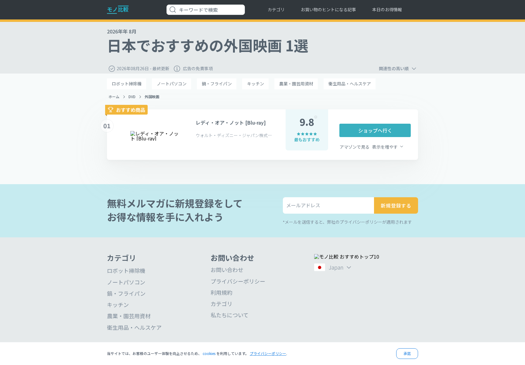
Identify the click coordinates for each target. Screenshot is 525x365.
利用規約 (221, 292)
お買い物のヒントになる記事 (328, 9)
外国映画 (152, 96)
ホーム (113, 96)
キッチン (255, 84)
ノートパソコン (172, 84)
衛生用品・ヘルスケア (349, 84)
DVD (132, 96)
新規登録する (396, 205)
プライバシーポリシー (238, 281)
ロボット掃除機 (127, 84)
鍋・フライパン (217, 84)
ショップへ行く (375, 130)
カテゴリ (276, 9)
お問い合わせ (227, 270)
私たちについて (230, 315)
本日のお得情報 (387, 9)
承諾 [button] (407, 353)
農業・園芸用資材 (296, 84)
